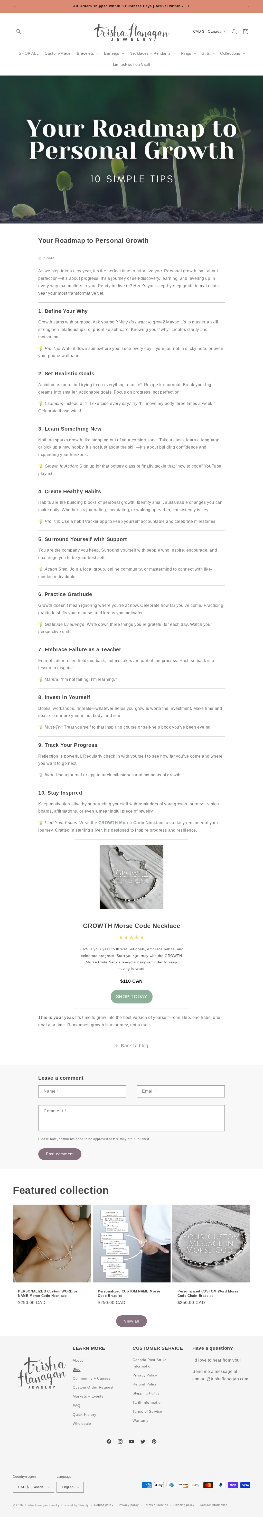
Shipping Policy (146, 1393)
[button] (18, 31)
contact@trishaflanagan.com (220, 1379)
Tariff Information (148, 1402)
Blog (76, 1369)
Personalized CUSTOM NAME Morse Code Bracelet (129, 1293)
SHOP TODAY (131, 996)
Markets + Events (88, 1396)
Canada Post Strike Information (150, 1363)
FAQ (76, 1405)
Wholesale (82, 1423)
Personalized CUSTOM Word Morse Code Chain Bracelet (208, 1293)
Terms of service (156, 1504)
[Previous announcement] (14, 6)
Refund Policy (145, 1384)
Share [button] (49, 258)
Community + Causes (91, 1378)
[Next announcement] (248, 6)
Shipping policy (184, 1504)
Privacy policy (129, 1504)
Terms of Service (147, 1411)
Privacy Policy (145, 1375)
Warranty (140, 1420)
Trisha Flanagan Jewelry (42, 1505)
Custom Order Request (93, 1387)
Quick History (84, 1414)
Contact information (213, 1504)
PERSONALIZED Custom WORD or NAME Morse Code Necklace (47, 1293)
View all (131, 1321)
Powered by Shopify (75, 1505)
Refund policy (104, 1504)
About (78, 1360)
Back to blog (134, 1045)
